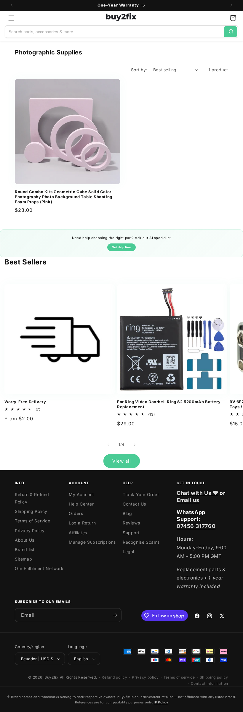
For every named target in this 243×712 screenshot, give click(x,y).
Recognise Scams (141, 542)
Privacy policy (145, 677)
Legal (128, 551)
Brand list (25, 549)
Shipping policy (214, 677)
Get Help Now (121, 247)
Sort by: (139, 69)
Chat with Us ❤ (197, 493)
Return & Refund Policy (32, 498)
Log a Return (82, 522)
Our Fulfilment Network (39, 568)
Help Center (81, 503)
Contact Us (134, 503)
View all (121, 461)
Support (131, 532)
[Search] (230, 31)
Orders (76, 513)
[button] (11, 18)
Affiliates (78, 532)
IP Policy (161, 702)
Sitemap (23, 558)
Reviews (131, 522)
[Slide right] (134, 444)
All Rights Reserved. (78, 677)
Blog (127, 513)
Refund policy (114, 677)
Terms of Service (32, 520)
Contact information (209, 683)
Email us (188, 500)
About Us (24, 540)
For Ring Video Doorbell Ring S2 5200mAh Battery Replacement (168, 404)
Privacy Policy (29, 530)
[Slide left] (108, 444)
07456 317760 (196, 526)
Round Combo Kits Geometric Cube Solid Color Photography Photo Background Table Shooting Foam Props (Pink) (63, 196)
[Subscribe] (114, 615)
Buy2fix (51, 677)
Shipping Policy (31, 511)
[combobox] (114, 32)
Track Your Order (141, 494)
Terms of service (179, 677)
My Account (81, 494)
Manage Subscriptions (92, 542)
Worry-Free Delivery (25, 401)
